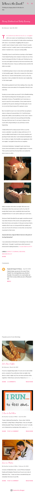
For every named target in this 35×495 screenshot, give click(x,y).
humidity (10, 251)
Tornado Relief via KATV (25, 246)
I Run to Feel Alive (9, 413)
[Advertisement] (17, 319)
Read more (29, 381)
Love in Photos (7, 462)
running (16, 251)
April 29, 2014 (27, 269)
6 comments (11, 381)
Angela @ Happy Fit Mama (14, 269)
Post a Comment (13, 431)
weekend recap (7, 254)
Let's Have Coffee (8, 363)
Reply (9, 281)
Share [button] (4, 256)
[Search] (28, 3)
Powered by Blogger (18, 490)
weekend (22, 251)
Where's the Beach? (13, 3)
